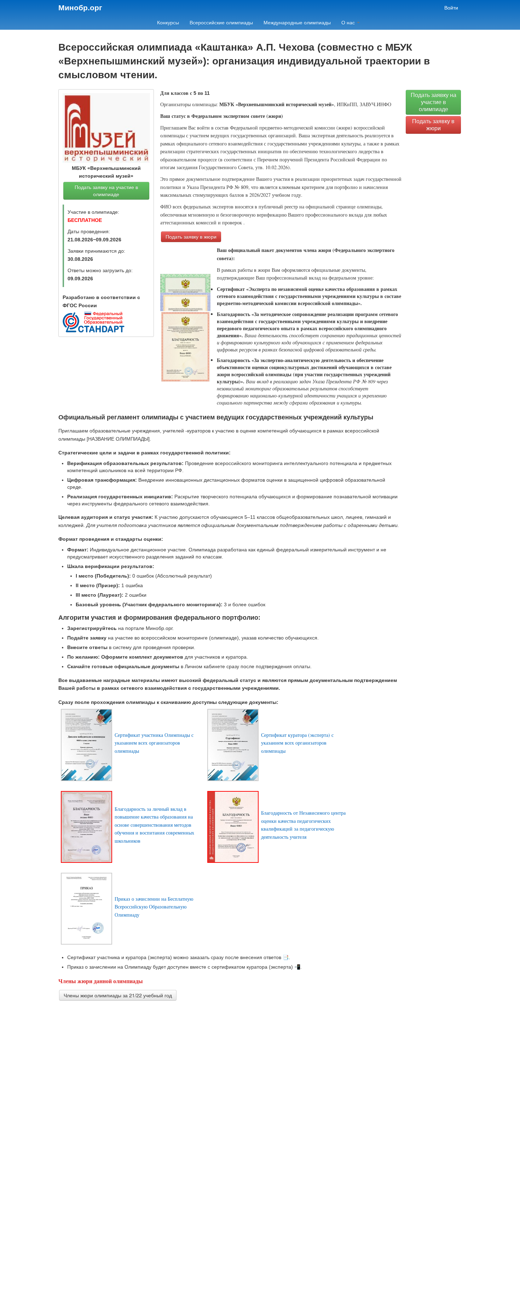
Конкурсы (168, 22)
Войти (451, 8)
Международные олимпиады (297, 22)
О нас (348, 22)
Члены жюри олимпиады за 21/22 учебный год (118, 995)
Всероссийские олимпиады (221, 22)
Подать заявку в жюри (191, 237)
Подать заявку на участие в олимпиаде (106, 190)
